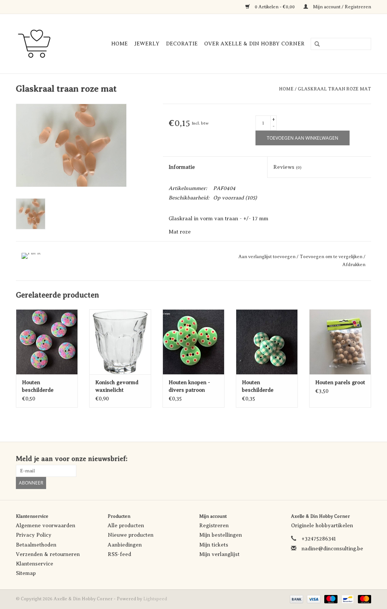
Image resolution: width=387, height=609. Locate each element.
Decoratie (182, 44)
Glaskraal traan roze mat (334, 89)
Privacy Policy (33, 535)
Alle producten (126, 525)
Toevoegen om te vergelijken (332, 256)
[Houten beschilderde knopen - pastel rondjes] (47, 341)
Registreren (214, 525)
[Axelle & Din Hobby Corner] (37, 43)
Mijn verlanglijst (219, 554)
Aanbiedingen (125, 545)
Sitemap (26, 573)
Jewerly (146, 44)
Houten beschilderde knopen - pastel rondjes (41, 387)
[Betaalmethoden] (295, 598)
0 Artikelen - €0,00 (275, 6)
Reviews (287, 167)
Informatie (182, 167)
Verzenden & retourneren (48, 554)
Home (119, 44)
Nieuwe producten (130, 535)
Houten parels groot (340, 382)
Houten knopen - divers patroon (189, 386)
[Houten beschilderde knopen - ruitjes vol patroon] (267, 341)
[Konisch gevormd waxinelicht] (120, 341)
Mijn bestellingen (220, 535)
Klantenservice (34, 564)
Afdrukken (353, 264)
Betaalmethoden (36, 545)
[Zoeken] (314, 44)
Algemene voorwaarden (45, 525)
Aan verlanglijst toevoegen (267, 256)
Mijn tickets (213, 545)
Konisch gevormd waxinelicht (116, 386)
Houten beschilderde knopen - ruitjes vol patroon (266, 387)
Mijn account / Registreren (341, 6)
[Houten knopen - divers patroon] (193, 341)
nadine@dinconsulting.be (332, 548)
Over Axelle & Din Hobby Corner (254, 44)
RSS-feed (119, 554)
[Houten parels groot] (340, 341)
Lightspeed (155, 598)
